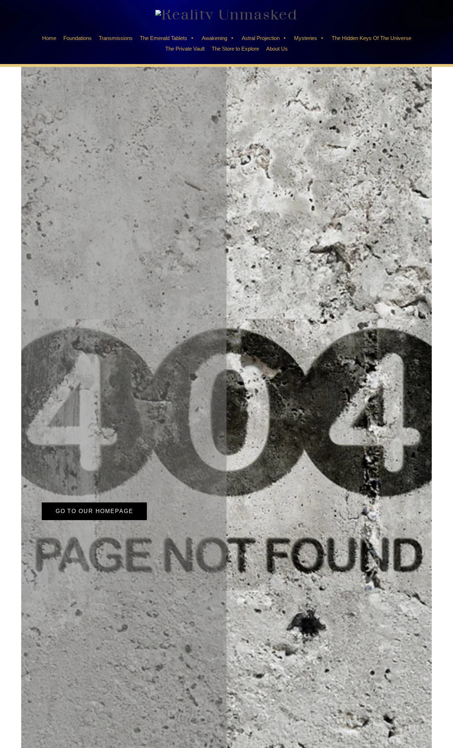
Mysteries (305, 38)
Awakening (214, 38)
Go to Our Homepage (94, 511)
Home (49, 38)
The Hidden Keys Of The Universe (371, 38)
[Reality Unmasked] (226, 14)
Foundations (77, 38)
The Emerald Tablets (163, 38)
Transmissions (116, 38)
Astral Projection (261, 38)
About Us (277, 49)
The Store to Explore (235, 49)
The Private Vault (185, 49)
